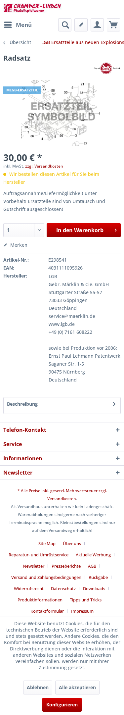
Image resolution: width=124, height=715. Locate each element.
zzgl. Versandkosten (44, 166)
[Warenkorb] (113, 24)
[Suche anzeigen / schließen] (64, 24)
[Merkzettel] (81, 24)
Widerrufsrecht (29, 588)
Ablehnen (38, 687)
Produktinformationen (40, 600)
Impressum (82, 611)
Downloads (94, 588)
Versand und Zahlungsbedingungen (46, 577)
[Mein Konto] (97, 24)
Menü (24, 24)
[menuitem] (17, 24)
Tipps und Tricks (86, 600)
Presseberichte (66, 566)
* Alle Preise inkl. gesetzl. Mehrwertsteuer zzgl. (62, 490)
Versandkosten (61, 498)
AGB (92, 566)
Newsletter (33, 566)
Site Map (47, 543)
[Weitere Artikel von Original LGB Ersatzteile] (107, 68)
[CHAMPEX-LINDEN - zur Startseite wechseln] (32, 9)
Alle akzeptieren (77, 687)
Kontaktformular (47, 611)
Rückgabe (98, 577)
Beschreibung (22, 404)
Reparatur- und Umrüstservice (38, 555)
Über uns (72, 543)
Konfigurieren (62, 704)
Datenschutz (63, 588)
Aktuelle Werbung (93, 555)
